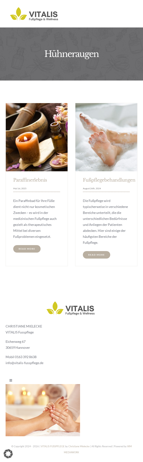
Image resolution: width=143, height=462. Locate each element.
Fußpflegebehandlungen (109, 180)
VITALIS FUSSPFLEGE (53, 446)
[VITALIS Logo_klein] (35, 5)
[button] (8, 454)
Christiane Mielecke (79, 446)
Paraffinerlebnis (30, 180)
